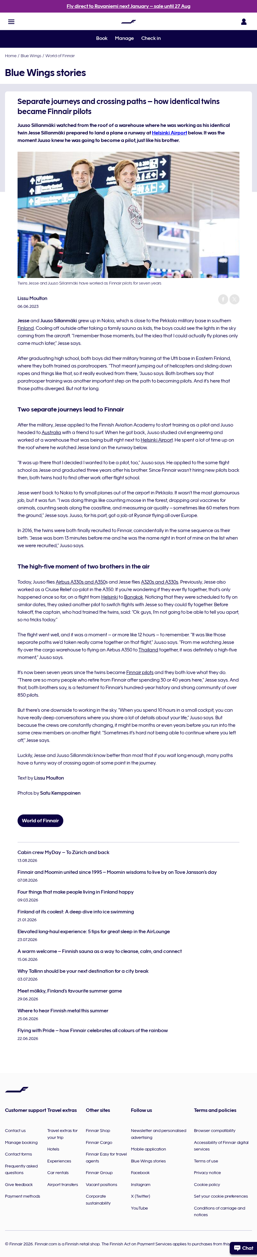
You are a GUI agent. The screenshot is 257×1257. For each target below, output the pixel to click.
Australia (51, 432)
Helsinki (109, 597)
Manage (124, 38)
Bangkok (133, 597)
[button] (11, 21)
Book (102, 38)
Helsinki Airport (169, 133)
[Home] (128, 22)
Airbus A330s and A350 (81, 582)
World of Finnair (60, 55)
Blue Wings (31, 55)
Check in (151, 38)
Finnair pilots (140, 672)
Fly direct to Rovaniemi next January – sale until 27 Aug (128, 6)
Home (11, 55)
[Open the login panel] (244, 21)
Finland (26, 328)
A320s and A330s (159, 582)
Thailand (148, 650)
